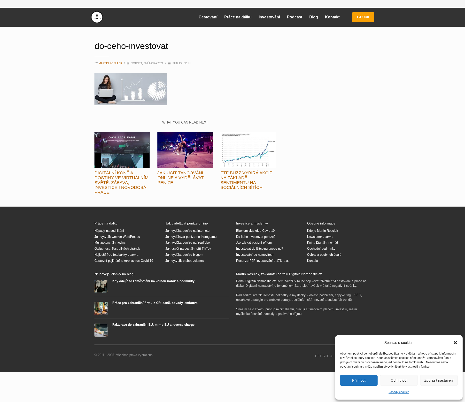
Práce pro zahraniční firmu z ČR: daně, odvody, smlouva (154, 303)
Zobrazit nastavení (439, 380)
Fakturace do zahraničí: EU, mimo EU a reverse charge (153, 324)
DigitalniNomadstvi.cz (260, 281)
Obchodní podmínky (321, 248)
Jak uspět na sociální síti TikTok (188, 248)
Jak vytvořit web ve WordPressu (117, 237)
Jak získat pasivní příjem (254, 242)
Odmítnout (399, 380)
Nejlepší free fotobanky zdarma (116, 254)
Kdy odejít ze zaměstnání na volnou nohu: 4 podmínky (153, 281)
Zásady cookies (399, 392)
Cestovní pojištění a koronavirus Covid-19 (123, 261)
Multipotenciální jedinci (110, 242)
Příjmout (358, 380)
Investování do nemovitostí (255, 254)
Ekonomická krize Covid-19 (255, 230)
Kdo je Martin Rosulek (322, 230)
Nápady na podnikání (109, 230)
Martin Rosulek (111, 63)
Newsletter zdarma (320, 237)
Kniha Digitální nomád (322, 242)
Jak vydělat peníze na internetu (187, 230)
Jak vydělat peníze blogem (184, 254)
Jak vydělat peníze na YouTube (187, 242)
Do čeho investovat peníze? (255, 237)
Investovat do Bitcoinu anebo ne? (259, 248)
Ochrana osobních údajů (324, 254)
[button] (455, 342)
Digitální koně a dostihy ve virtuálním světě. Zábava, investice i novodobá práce (121, 182)
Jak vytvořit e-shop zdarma (184, 261)
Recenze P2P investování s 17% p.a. (262, 261)
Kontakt (312, 261)
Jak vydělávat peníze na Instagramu (191, 237)
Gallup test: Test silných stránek (117, 248)
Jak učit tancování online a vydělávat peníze (180, 177)
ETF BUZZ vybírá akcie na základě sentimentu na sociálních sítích (246, 180)
